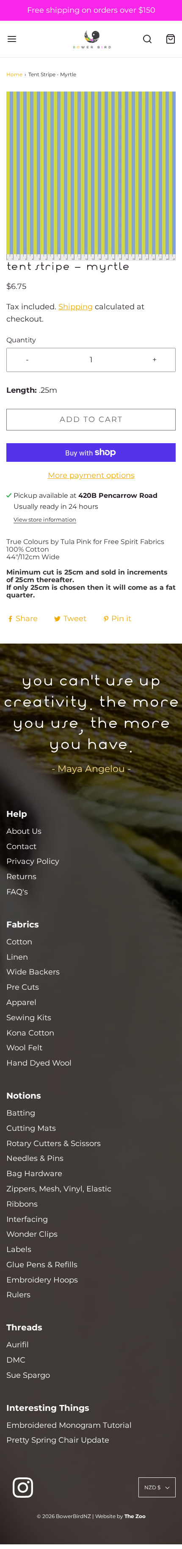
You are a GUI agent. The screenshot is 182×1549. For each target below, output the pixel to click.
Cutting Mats (31, 1128)
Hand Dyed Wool (39, 1063)
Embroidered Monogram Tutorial (69, 1425)
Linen (17, 957)
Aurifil (17, 1344)
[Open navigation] (11, 39)
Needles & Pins (34, 1158)
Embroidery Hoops (42, 1280)
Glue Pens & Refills (41, 1264)
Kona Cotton (30, 1033)
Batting (20, 1113)
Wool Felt (24, 1047)
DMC (15, 1360)
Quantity (21, 340)
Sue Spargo (28, 1375)
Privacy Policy (32, 861)
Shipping (75, 306)
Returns (21, 876)
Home (14, 74)
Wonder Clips (32, 1234)
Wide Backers (33, 972)
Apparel (21, 1002)
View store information (45, 519)
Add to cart (91, 419)
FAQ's (17, 892)
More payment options (91, 475)
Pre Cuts (22, 987)
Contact (21, 846)
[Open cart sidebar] (170, 39)
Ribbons (22, 1204)
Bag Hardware (34, 1173)
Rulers (18, 1294)
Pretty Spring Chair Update (57, 1440)
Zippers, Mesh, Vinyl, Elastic (58, 1189)
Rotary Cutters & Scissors (53, 1143)
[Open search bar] (147, 39)
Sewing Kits (28, 1017)
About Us (23, 831)
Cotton (19, 942)
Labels (18, 1249)
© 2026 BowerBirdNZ (64, 1516)
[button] (91, 176)
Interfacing (27, 1219)
